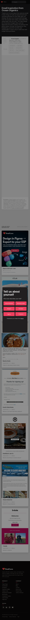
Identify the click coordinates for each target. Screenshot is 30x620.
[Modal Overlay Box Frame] (15, 310)
